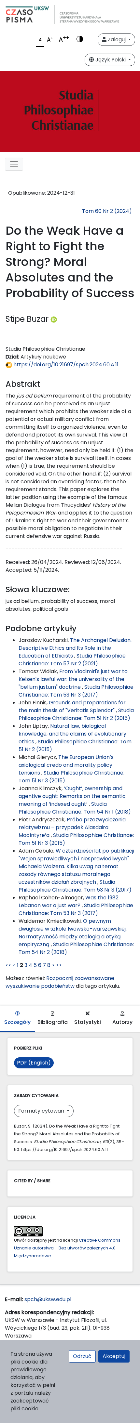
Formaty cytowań (41, 1111)
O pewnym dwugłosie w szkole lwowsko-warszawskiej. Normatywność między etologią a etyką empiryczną (73, 932)
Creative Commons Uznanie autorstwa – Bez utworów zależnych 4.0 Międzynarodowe (67, 1248)
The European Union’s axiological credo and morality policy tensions (66, 765)
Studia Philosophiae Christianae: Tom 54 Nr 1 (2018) (75, 808)
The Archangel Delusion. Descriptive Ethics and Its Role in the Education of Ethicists (75, 647)
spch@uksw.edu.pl (47, 1299)
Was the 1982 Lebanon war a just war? (69, 901)
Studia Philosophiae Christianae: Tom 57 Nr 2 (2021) (72, 659)
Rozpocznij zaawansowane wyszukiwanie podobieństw (60, 982)
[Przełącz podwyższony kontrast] (80, 40)
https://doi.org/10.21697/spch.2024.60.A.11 (65, 364)
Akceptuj (114, 1356)
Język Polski (110, 59)
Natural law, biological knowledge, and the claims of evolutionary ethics (72, 733)
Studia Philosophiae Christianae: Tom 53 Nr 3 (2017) (76, 690)
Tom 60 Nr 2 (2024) (107, 211)
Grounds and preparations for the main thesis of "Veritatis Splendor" (72, 706)
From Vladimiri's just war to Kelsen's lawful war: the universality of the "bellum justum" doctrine (73, 679)
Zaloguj (116, 39)
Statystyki (87, 1022)
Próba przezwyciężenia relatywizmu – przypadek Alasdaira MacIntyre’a (72, 827)
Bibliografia (52, 1022)
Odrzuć (82, 1356)
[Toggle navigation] (14, 164)
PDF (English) (34, 1062)
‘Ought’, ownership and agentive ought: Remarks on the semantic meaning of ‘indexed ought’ (72, 796)
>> (59, 965)
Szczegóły (17, 1022)
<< (8, 965)
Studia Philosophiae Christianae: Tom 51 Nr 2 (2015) (76, 714)
